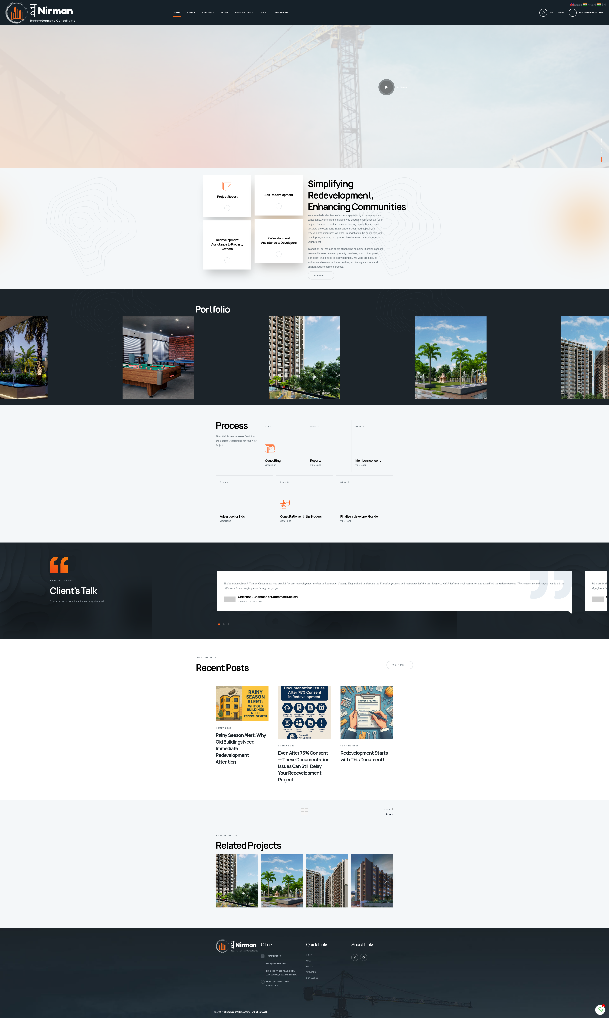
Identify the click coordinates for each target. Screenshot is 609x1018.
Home (177, 13)
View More (12, 393)
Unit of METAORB (260, 1012)
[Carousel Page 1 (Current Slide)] (219, 624)
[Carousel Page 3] (228, 624)
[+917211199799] (543, 13)
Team (263, 13)
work (95, 384)
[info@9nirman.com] (573, 13)
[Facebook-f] (354, 957)
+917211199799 (557, 12)
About (191, 13)
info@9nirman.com (591, 12)
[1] (600, 1011)
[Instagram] (363, 957)
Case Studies (244, 13)
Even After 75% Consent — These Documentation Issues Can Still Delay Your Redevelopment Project (304, 766)
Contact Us (281, 13)
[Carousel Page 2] (224, 624)
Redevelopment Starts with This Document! (364, 756)
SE (94, 389)
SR (357, 893)
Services (208, 13)
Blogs (225, 13)
